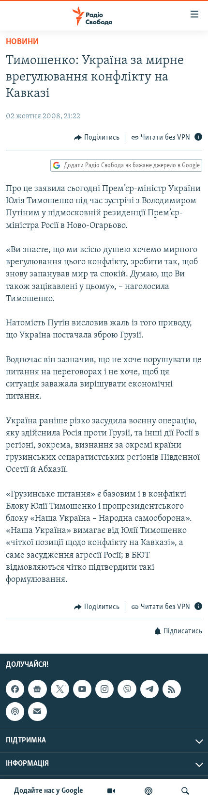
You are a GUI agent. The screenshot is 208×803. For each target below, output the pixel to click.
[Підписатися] (37, 711)
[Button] (96, 137)
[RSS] (172, 689)
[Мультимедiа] (111, 791)
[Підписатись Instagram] (104, 689)
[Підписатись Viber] (127, 689)
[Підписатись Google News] (37, 689)
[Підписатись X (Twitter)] (60, 689)
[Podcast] (15, 711)
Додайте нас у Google (48, 791)
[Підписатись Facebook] (15, 689)
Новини (22, 42)
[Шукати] (185, 791)
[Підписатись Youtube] (82, 689)
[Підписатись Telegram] (149, 689)
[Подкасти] (148, 791)
